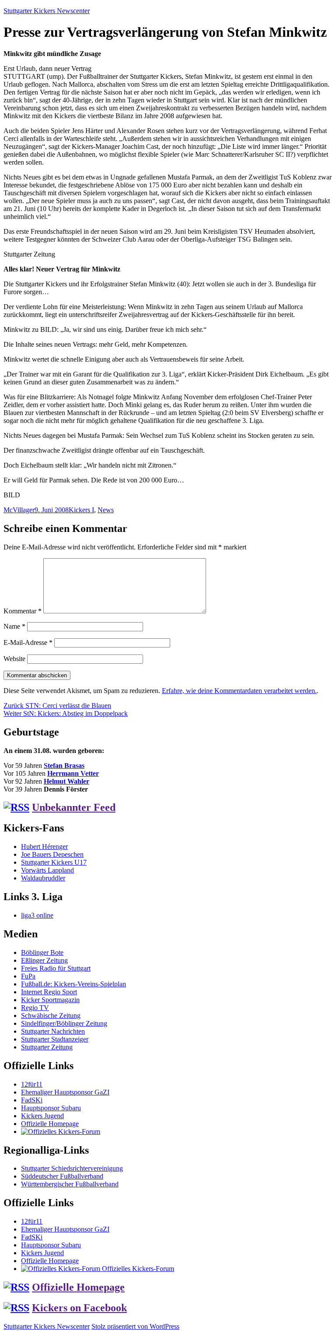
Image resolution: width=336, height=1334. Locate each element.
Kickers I (81, 510)
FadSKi (31, 1100)
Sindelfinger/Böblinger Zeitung (64, 1023)
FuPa (28, 976)
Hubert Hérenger (44, 846)
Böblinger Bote (42, 952)
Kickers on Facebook (79, 1307)
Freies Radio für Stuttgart (56, 968)
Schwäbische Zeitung (50, 1015)
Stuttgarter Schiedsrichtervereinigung (72, 1168)
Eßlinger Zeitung (44, 960)
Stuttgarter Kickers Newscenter (47, 10)
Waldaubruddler (43, 878)
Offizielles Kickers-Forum (137, 1268)
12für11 (31, 1084)
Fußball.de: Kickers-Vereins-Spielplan (73, 984)
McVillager (19, 510)
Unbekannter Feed (74, 807)
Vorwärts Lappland (47, 870)
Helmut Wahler (66, 781)
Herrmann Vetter (73, 773)
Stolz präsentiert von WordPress (135, 1326)
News (106, 510)
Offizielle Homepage (50, 1123)
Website (14, 658)
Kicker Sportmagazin (50, 999)
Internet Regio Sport (49, 992)
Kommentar (23, 611)
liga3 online (37, 915)
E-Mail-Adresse (28, 642)
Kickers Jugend (42, 1115)
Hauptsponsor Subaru (51, 1108)
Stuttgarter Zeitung (47, 1047)
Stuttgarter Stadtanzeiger (54, 1039)
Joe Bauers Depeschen (52, 854)
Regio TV (35, 1007)
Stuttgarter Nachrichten (53, 1031)
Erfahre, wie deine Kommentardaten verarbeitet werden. (239, 690)
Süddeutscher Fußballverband (62, 1176)
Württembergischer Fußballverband (70, 1184)
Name (14, 626)
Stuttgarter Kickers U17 (54, 862)
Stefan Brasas (64, 765)
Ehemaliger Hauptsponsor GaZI (65, 1092)
